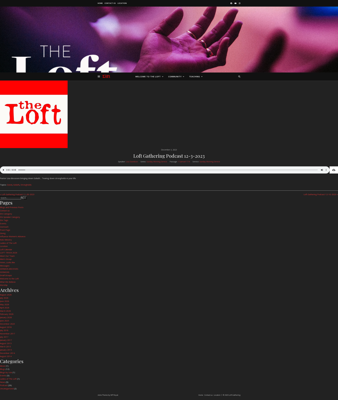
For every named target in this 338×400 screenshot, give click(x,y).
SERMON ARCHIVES (9, 269)
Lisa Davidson (132, 161)
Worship (4, 285)
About (2, 366)
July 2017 (4, 337)
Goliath (16, 184)
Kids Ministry (6, 239)
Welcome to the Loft (148, 76)
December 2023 (7, 323)
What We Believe (8, 282)
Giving (3, 233)
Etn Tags (4, 220)
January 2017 (6, 340)
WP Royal (114, 395)
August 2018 (6, 327)
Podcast (4, 385)
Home (100, 3)
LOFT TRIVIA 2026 (8, 252)
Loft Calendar (6, 249)
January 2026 (6, 317)
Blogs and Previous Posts (12, 207)
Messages (5, 265)
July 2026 (4, 298)
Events (3, 223)
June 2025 (4, 320)
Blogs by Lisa (6, 372)
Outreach (4, 226)
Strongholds (26, 184)
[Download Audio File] (334, 170)
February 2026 (6, 314)
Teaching (194, 76)
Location (122, 3)
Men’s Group (6, 259)
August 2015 (6, 343)
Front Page (5, 230)
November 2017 (7, 333)
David (9, 184)
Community (175, 76)
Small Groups (6, 275)
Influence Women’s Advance (12, 236)
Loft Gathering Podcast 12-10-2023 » (321, 194)
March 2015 (5, 346)
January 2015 (6, 349)
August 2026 (6, 294)
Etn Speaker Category (10, 217)
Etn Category (6, 213)
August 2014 (6, 356)
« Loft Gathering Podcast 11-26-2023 (17, 194)
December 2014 (7, 353)
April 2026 (4, 307)
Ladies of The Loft (8, 243)
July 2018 (4, 330)
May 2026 (4, 304)
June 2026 (4, 301)
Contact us (110, 3)
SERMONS (4, 272)
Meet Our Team (7, 256)
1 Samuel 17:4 (184, 161)
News (2, 382)
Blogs (2, 369)
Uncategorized (6, 388)
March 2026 (5, 311)
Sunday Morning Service (157, 161)
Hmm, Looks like (7, 262)
